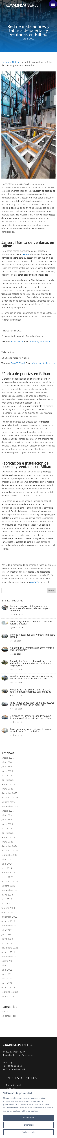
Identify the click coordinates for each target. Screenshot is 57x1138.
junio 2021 (6, 970)
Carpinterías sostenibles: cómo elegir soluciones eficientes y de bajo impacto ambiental (30, 608)
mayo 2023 (7, 895)
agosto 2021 (7, 961)
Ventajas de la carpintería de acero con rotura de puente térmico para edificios (30, 691)
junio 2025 (6, 820)
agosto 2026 (7, 758)
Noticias (5, 1012)
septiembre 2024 (10, 855)
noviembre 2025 (9, 798)
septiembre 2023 (10, 890)
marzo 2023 (7, 904)
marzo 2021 (7, 983)
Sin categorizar (8, 1016)
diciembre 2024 (9, 846)
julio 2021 (6, 966)
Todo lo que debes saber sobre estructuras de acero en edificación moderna (32, 704)
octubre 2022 (8, 921)
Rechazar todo (28, 1132)
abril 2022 (6, 943)
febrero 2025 (8, 837)
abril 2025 (6, 829)
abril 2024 (6, 868)
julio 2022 (6, 930)
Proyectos (11, 1089)
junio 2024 (6, 864)
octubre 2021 (8, 952)
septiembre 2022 (10, 926)
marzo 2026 (7, 780)
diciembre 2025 (9, 793)
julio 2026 (6, 762)
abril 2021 (6, 979)
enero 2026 (7, 789)
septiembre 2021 (10, 957)
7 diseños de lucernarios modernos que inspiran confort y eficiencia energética (30, 717)
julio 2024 (6, 860)
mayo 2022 (7, 939)
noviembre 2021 (9, 948)
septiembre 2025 (10, 807)
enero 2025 (7, 842)
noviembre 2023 (9, 882)
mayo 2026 (7, 771)
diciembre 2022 (9, 917)
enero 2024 (7, 877)
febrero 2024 (8, 873)
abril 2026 (6, 776)
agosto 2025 (7, 811)
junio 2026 (6, 767)
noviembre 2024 (9, 851)
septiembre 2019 (10, 992)
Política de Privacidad (14, 1070)
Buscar (51, 591)
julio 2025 (6, 815)
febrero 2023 (8, 908)
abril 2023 (6, 899)
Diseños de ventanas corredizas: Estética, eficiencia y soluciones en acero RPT (31, 677)
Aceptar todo (28, 1118)
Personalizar (28, 1125)
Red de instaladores (15, 1085)
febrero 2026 (8, 784)
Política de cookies (29, 1111)
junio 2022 (6, 935)
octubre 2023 (8, 886)
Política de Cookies (12, 1066)
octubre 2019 (8, 988)
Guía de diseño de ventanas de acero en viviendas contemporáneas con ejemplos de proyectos (31, 663)
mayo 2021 (7, 974)
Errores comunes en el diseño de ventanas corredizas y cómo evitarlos (32, 730)
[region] (28, 1113)
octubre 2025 (8, 802)
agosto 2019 (7, 996)
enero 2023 (7, 913)
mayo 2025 (7, 824)
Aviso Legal (8, 1063)
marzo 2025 (7, 833)
